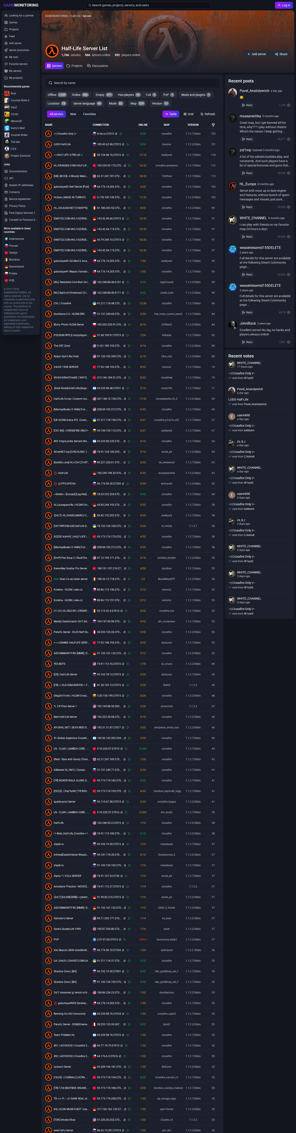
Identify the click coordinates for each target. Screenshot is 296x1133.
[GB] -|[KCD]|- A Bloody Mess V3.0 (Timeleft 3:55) (71, 176)
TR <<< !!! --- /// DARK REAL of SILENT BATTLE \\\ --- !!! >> (71, 1098)
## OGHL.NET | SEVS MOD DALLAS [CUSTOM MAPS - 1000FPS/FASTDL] (71, 727)
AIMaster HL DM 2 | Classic (69, 769)
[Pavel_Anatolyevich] (232, 92)
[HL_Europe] (232, 186)
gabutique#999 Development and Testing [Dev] (73, 1003)
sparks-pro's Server (64, 801)
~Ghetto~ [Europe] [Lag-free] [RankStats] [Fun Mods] (71, 494)
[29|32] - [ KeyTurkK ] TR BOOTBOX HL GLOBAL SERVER (71, 791)
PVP (56, 939)
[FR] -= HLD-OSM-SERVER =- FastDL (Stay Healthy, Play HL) (71, 685)
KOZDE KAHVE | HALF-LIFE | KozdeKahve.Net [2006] (71, 536)
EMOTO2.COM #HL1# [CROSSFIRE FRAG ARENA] (71, 218)
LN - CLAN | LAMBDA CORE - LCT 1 (71, 748)
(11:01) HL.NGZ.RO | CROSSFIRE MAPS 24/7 (71, 610)
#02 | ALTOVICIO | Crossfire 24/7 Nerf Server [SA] (71, 1056)
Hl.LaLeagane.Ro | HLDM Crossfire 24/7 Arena (71, 504)
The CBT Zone (62, 345)
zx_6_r (241, 441)
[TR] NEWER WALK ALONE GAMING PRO (71, 780)
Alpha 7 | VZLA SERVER (67, 875)
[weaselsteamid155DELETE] (232, 249)
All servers (56, 114)
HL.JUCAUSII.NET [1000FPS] (70, 207)
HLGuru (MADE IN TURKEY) (70, 197)
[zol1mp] (232, 152)
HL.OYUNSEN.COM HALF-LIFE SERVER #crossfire (71, 165)
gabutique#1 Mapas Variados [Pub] (71, 271)
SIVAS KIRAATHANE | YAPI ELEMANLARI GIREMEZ (71, 377)
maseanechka (250, 116)
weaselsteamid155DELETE (260, 248)
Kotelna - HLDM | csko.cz (68, 589)
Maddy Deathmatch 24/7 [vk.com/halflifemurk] (71, 621)
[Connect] (121, 133)
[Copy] (116, 133)
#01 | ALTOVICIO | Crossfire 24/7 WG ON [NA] (71, 1045)
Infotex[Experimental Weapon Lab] (71, 854)
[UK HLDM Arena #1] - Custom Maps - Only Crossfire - (71, 420)
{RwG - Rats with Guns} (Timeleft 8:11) (71, 759)
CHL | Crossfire (62, 303)
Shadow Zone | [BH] (65, 971)
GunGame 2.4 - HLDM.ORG (69, 313)
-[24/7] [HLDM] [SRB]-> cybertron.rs (71, 897)
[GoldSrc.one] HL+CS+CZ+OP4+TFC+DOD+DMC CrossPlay (71, 462)
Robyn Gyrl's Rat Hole (66, 356)
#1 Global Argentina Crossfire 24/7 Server (71, 738)
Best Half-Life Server (65, 716)
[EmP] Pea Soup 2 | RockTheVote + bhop (71, 557)
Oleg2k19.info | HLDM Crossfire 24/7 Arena (71, 695)
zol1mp (245, 150)
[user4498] (231, 416)
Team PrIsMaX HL (64, 1034)
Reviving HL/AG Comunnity (70, 1013)
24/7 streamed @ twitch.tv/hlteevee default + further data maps (71, 992)
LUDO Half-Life (62, 144)
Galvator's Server (63, 918)
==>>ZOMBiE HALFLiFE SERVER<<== (71, 642)
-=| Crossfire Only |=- (65, 133)
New (73, 114)
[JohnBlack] (232, 325)
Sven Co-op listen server (74, 579)
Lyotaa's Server (62, 1066)
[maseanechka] (232, 118)
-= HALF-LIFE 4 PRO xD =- (68, 154)
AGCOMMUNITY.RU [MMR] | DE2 (71, 907)
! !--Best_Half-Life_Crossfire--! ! (71, 833)
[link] (259, 98)
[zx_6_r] (231, 442)
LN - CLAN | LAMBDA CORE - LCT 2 (71, 812)
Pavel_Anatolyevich (254, 91)
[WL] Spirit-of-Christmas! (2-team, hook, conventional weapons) (71, 292)
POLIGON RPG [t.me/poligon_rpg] (71, 335)
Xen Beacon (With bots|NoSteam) (71, 950)
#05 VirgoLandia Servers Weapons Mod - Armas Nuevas (71, 441)
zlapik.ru (59, 844)
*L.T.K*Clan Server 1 (65, 706)
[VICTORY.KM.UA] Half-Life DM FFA (71, 526)
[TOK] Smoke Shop (64, 1119)
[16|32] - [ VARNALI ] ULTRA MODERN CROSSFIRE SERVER (71, 1077)
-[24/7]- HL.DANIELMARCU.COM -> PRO (71, 515)
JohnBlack (248, 323)
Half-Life (63, 473)
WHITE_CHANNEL (253, 218)
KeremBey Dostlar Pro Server (70, 568)
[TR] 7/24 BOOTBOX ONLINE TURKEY (71, 1088)
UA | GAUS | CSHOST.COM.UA (71, 960)
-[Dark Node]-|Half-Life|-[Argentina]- (71, 388)
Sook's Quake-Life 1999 (67, 928)
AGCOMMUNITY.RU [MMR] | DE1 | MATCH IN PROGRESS (71, 653)
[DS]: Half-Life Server (65, 674)
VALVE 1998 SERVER (66, 367)
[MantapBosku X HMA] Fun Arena (71, 409)
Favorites (89, 114)
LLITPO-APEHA (67, 483)
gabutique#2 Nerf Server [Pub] (71, 186)
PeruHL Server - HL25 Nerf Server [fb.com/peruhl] (71, 632)
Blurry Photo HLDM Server (69, 324)
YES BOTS (59, 663)
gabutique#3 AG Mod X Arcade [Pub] (71, 260)
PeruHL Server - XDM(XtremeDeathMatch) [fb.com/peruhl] (71, 1024)
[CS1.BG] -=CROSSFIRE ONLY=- (71, 430)
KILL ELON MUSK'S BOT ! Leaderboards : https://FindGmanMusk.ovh (71, 1109)
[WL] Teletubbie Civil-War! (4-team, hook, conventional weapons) (71, 282)
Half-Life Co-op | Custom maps (71, 398)
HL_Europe (248, 184)
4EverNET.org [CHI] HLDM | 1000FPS (71, 451)
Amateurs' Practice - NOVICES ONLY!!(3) (71, 886)
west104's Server (63, 1130)
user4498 (243, 415)
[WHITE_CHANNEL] (232, 220)
